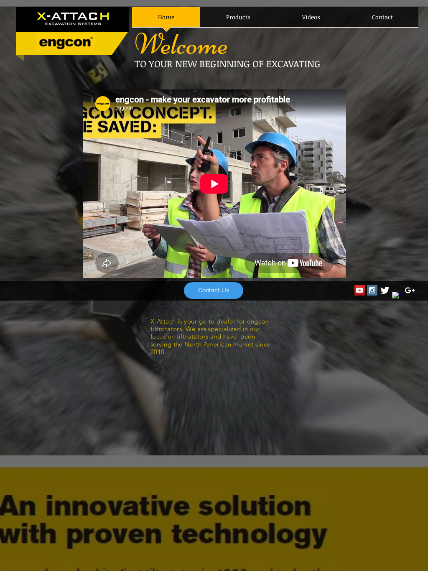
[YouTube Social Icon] (359, 290)
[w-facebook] (397, 297)
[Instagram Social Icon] (372, 290)
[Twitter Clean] (385, 290)
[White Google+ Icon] (410, 290)
